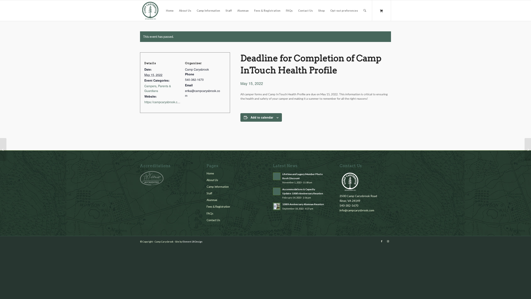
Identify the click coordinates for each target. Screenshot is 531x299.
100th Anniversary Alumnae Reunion (303, 204)
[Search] (365, 10)
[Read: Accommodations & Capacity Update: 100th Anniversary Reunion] (276, 191)
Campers (150, 86)
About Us (212, 180)
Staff (209, 193)
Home (210, 173)
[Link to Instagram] (388, 241)
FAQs (210, 213)
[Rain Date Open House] (3, 149)
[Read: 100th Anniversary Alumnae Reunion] (276, 206)
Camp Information (218, 186)
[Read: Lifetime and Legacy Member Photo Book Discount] (276, 176)
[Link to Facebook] (382, 241)
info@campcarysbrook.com (357, 210)
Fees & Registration (218, 206)
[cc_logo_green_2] (150, 10)
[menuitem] (169, 10)
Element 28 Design (192, 241)
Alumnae (212, 200)
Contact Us (213, 220)
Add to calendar (262, 117)
